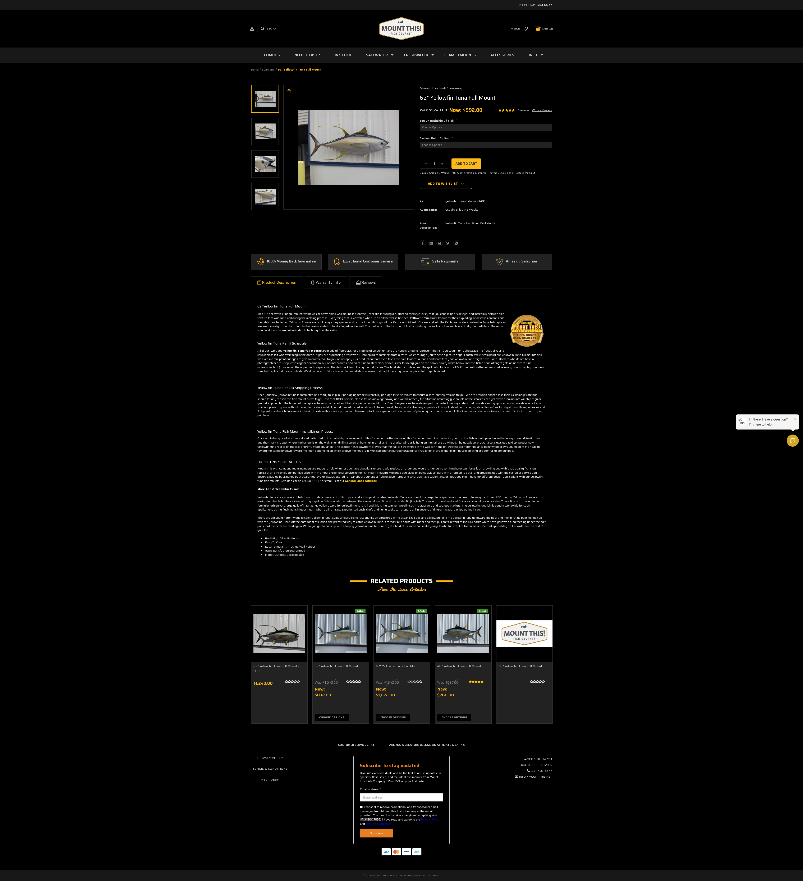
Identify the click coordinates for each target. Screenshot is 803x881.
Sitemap (434, 875)
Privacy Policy (270, 758)
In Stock (343, 55)
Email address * (370, 789)
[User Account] (252, 29)
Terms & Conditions (270, 768)
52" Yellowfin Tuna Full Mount (336, 666)
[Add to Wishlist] (299, 624)
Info (533, 55)
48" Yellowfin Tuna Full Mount (459, 666)
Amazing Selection (521, 261)
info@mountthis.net (535, 776)
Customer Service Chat (356, 744)
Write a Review (542, 110)
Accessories (502, 55)
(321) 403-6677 (541, 5)
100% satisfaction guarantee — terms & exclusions (482, 173)
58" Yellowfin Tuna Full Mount (520, 666)
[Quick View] (299, 614)
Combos (272, 55)
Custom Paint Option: (436, 138)
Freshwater (416, 55)
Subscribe (376, 833)
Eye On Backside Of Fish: (438, 120)
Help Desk (270, 779)
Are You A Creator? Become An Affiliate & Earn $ (427, 744)
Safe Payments (445, 261)
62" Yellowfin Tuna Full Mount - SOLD (276, 669)
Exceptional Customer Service (368, 261)
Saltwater (377, 55)
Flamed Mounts (460, 55)
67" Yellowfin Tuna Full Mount (398, 666)
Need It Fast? (307, 55)
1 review (523, 110)
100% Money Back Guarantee (291, 261)
